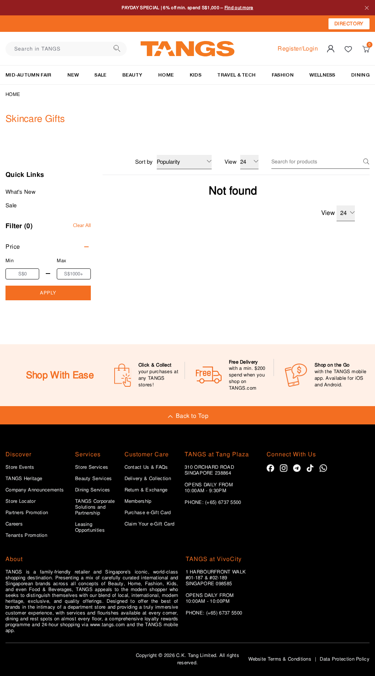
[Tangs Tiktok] (310, 468)
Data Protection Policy (345, 659)
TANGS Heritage (23, 479)
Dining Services (92, 490)
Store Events (19, 467)
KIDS (195, 75)
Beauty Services (93, 479)
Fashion (283, 75)
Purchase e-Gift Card (148, 513)
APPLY (48, 293)
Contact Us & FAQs (146, 467)
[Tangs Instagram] (283, 468)
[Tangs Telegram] (297, 468)
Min (9, 260)
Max (61, 260)
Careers (14, 524)
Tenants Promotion (26, 535)
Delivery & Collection (148, 479)
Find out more (238, 8)
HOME (166, 75)
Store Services (91, 467)
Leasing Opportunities (90, 527)
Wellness (322, 75)
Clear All (82, 225)
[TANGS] (187, 48)
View (328, 213)
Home (12, 94)
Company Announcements (34, 490)
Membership (138, 501)
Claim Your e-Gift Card (150, 524)
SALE (100, 75)
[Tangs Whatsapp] (323, 468)
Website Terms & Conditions (279, 659)
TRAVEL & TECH (236, 75)
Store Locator (20, 501)
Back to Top (192, 416)
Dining (360, 75)
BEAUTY (132, 75)
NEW (73, 75)
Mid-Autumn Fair (28, 75)
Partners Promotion (26, 513)
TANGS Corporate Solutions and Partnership (95, 507)
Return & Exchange (146, 490)
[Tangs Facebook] (270, 468)
